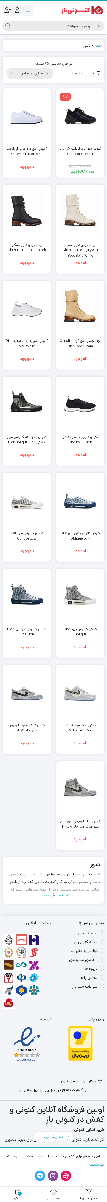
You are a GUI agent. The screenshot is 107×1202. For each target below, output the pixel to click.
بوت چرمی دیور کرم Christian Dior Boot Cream (80, 343)
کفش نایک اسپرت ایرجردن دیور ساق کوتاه (27, 728)
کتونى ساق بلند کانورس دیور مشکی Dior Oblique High (27, 439)
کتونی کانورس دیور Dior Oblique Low (27, 535)
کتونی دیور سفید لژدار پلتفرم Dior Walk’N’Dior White (27, 151)
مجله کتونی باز (86, 942)
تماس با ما (89, 977)
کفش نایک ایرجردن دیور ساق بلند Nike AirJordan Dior (80, 824)
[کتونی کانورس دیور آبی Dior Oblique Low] (80, 500)
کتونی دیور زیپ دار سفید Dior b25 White (26, 343)
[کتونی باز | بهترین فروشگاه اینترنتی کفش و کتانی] (82, 10)
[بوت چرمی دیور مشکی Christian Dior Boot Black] (26, 212)
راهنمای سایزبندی (83, 960)
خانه (98, 45)
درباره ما (91, 968)
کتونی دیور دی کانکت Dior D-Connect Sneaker (80, 151)
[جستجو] (7, 26)
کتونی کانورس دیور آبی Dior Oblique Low (80, 535)
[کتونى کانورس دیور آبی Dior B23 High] (26, 597)
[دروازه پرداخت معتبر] (80, 1043)
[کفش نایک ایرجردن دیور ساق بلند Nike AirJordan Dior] (80, 789)
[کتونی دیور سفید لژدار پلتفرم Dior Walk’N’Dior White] (26, 116)
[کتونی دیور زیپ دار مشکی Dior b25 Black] (80, 404)
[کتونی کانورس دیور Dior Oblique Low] (26, 500)
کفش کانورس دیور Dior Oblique (80, 632)
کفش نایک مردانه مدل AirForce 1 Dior (80, 728)
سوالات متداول (85, 986)
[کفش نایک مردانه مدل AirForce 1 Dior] (80, 693)
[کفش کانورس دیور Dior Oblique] (80, 597)
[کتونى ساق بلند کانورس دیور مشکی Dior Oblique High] (26, 404)
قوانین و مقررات (84, 951)
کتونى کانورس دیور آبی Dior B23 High (27, 632)
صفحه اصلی (88, 933)
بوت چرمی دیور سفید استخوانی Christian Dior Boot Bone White (80, 247)
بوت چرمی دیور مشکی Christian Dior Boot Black (27, 247)
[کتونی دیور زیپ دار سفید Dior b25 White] (26, 308)
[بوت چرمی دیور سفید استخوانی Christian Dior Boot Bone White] (80, 212)
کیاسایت (96, 1164)
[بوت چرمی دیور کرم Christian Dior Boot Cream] (80, 308)
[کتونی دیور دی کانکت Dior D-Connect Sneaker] (80, 116)
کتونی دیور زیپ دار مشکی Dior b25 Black (80, 439)
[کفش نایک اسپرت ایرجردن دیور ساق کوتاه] (26, 693)
